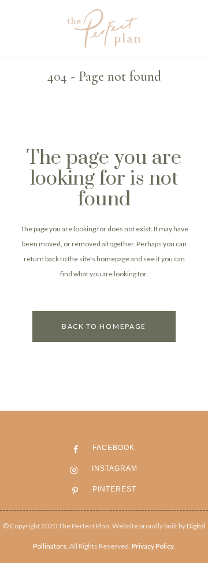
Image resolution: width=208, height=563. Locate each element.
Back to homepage (104, 326)
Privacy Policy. (153, 546)
